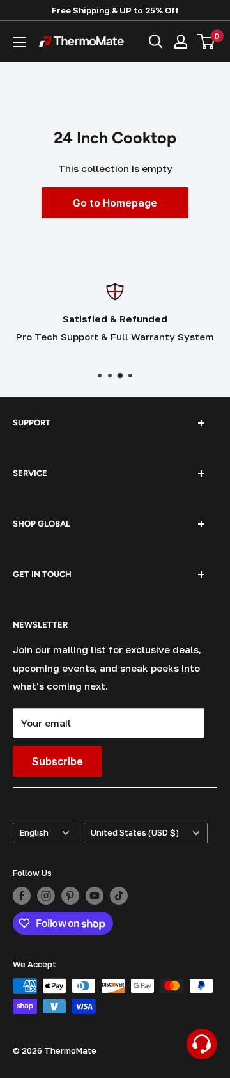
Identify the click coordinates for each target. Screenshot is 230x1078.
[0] (207, 41)
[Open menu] (19, 42)
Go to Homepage (115, 202)
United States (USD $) (135, 832)
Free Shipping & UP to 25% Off (115, 10)
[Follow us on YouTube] (94, 896)
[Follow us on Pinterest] (70, 896)
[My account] (180, 42)
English (34, 832)
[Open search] (156, 42)
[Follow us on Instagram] (46, 896)
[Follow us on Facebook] (22, 896)
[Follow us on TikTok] (119, 896)
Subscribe (57, 761)
